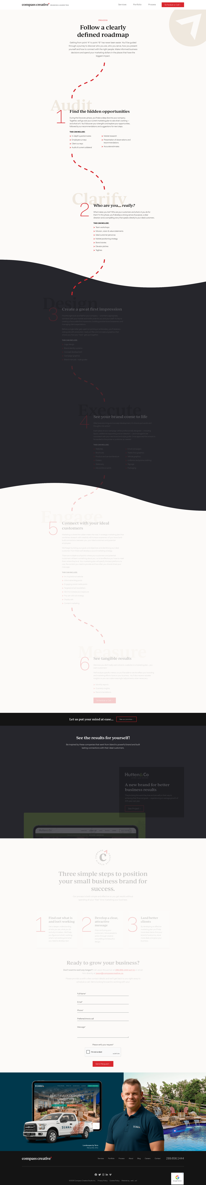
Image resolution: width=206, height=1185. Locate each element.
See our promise (125, 719)
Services (122, 5)
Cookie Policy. (115, 1181)
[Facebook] (96, 1174)
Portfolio (137, 5)
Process (152, 5)
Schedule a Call (172, 5)
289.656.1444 (175, 1158)
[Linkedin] (107, 1174)
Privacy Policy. (103, 1181)
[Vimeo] (110, 1174)
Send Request (102, 1064)
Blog (139, 1158)
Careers (148, 1158)
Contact (157, 1158)
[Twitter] (99, 1174)
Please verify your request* (103, 1045)
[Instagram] (103, 1174)
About (131, 1158)
